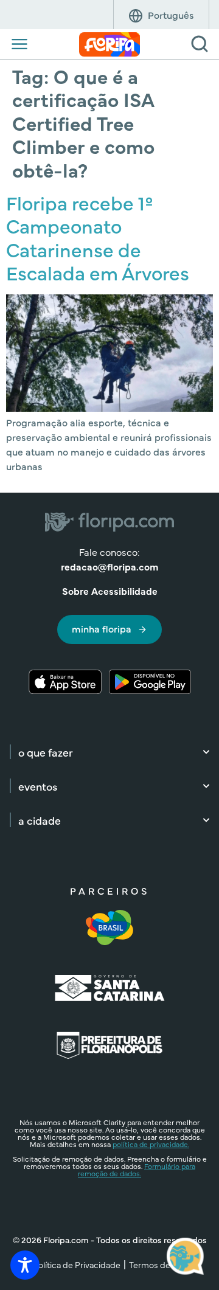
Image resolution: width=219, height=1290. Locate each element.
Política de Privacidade (76, 1264)
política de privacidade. (151, 1144)
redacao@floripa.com (109, 566)
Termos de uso (157, 1264)
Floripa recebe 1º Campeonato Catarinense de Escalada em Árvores (97, 237)
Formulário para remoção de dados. (136, 1169)
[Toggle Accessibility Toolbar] (25, 1265)
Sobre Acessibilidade (110, 590)
